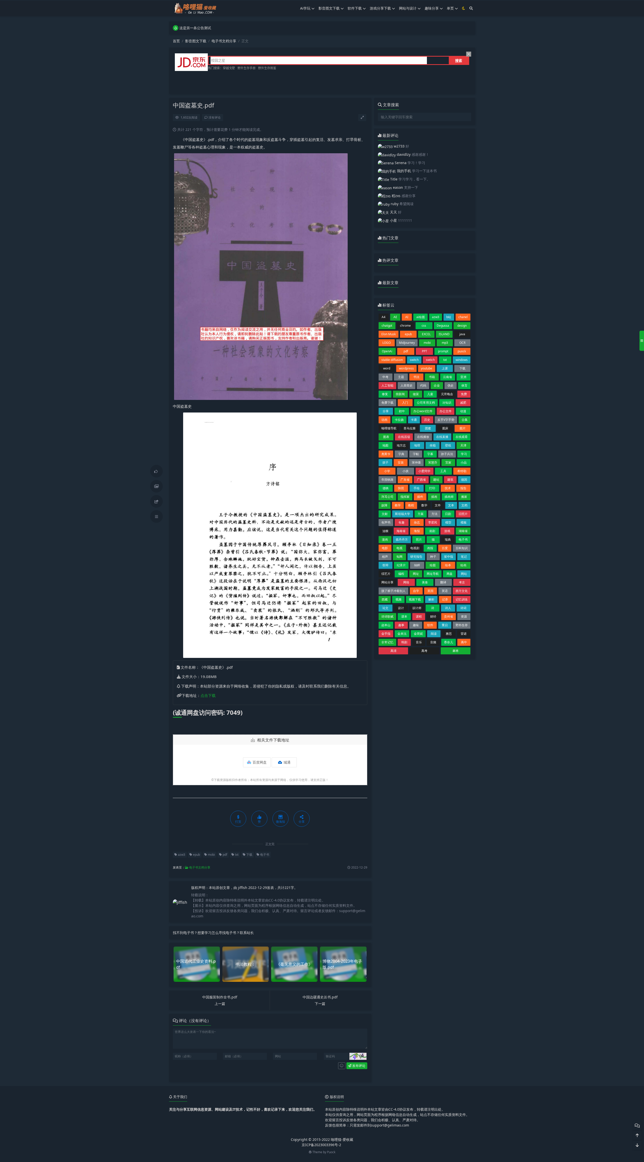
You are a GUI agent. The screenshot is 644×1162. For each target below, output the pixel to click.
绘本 (448, 565)
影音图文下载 (329, 8)
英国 (430, 591)
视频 (398, 599)
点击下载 (208, 695)
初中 (402, 411)
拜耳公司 (387, 497)
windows (462, 360)
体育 (464, 385)
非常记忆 (387, 642)
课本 (404, 616)
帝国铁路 (387, 479)
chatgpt (387, 325)
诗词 (463, 608)
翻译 (443, 582)
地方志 (401, 445)
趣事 (401, 625)
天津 (463, 445)
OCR (462, 343)
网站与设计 (408, 8)
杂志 (417, 522)
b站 (448, 317)
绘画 (463, 565)
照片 (419, 539)
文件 (438, 505)
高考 (424, 651)
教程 (411, 505)
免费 (464, 394)
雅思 (449, 633)
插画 (434, 497)
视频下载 (415, 599)
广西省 (421, 479)
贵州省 (448, 616)
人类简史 (406, 385)
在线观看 (462, 437)
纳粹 (417, 565)
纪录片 (401, 565)
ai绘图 (420, 317)
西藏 (385, 599)
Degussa (443, 325)
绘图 (433, 565)
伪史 (451, 385)
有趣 (401, 522)
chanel (463, 317)
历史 (427, 420)
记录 (445, 599)
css (424, 325)
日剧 (448, 514)
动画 (384, 420)
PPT (424, 351)
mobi (211, 854)
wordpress (406, 368)
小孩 (406, 471)
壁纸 (448, 445)
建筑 (450, 479)
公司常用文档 (426, 402)
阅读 (434, 633)
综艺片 (385, 574)
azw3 (181, 854)
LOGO (386, 343)
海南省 (401, 531)
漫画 (385, 539)
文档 (464, 505)
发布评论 (358, 1065)
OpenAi (387, 351)
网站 (464, 574)
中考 (385, 377)
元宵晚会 (447, 394)
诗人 (448, 608)
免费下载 (387, 402)
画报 (430, 548)
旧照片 (463, 514)
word (386, 368)
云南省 (447, 377)
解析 (431, 599)
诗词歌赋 (387, 616)
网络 (406, 582)
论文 (385, 608)
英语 (445, 591)
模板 (464, 522)
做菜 (416, 394)
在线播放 (423, 437)
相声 (385, 556)
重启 (445, 625)
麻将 (456, 651)
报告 (463, 488)
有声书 (385, 522)
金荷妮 (418, 633)
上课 (445, 368)
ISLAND (444, 334)
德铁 (386, 488)
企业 (437, 385)
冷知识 (446, 402)
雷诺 (464, 633)
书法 (416, 377)
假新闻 (400, 394)
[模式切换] (463, 8)
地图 (385, 445)
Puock (331, 1152)
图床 (445, 428)
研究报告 (416, 556)
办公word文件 (422, 411)
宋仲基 (416, 462)
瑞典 (448, 539)
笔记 (464, 556)
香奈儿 (448, 642)
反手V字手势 (445, 420)
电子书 (264, 854)
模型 (448, 522)
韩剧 (404, 642)
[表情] (341, 1065)
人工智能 (387, 385)
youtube (426, 368)
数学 (424, 505)
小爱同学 (424, 471)
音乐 (419, 642)
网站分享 (387, 582)
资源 (464, 616)
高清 (393, 651)
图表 (386, 437)
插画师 (449, 497)
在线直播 (442, 437)
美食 (425, 582)
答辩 (385, 565)
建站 (436, 479)
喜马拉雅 (410, 428)
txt (236, 854)
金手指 (385, 633)
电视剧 (414, 548)
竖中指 (448, 556)
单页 (450, 8)
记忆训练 (462, 599)
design (462, 325)
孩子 (385, 462)
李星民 (432, 522)
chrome (405, 325)
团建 (428, 428)
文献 (385, 514)
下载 (249, 854)
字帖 (416, 454)
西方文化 (462, 591)
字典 (401, 454)
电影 (385, 548)
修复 (385, 394)
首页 (176, 41)
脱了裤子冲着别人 (393, 591)
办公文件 (445, 411)
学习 (464, 454)
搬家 (464, 497)
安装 (401, 462)
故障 (384, 505)
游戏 (447, 531)
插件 (420, 497)
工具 (443, 471)
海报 (417, 531)
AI (406, 317)
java (462, 334)
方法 (434, 514)
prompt (443, 351)
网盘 (450, 574)
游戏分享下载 (380, 8)
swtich (430, 360)
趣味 (416, 625)
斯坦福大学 (402, 514)
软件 (430, 625)
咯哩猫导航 (388, 428)
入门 (405, 402)
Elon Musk (388, 334)
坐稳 (433, 445)
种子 (433, 556)
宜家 (448, 462)
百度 (445, 548)
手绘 (417, 488)
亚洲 (463, 377)
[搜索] (471, 8)
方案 (421, 514)
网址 (416, 574)
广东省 (405, 479)
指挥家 (405, 497)
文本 (451, 505)
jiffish (243, 887)
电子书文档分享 (224, 41)
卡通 (414, 420)
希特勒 (461, 471)
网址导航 (433, 574)
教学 (398, 505)
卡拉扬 (399, 420)
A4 (383, 317)
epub (196, 854)
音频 (433, 642)
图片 (463, 428)
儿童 (430, 394)
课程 (419, 616)
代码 (423, 385)
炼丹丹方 (402, 539)
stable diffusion (392, 360)
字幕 (430, 454)
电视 (399, 548)
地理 (417, 445)
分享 (386, 411)
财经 (433, 616)
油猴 (385, 531)
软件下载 (355, 8)
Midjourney (407, 343)
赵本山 (385, 625)
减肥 (463, 402)
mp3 (445, 343)
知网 (399, 556)
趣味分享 (432, 8)
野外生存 (462, 625)
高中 (464, 642)
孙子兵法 (447, 454)
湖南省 (463, 531)
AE (395, 317)
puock (462, 351)
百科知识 (462, 548)
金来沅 (402, 633)
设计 (401, 608)
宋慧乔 (432, 462)
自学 (416, 591)
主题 (401, 377)
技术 (448, 488)
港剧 (432, 531)
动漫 (463, 411)
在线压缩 (404, 437)
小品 (464, 462)
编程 (401, 574)
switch (414, 360)
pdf (224, 854)
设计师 (416, 608)
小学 (387, 471)
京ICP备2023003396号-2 (321, 1144)
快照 (401, 488)
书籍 (432, 377)
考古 (462, 582)
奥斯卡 (385, 454)
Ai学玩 (305, 8)
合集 (465, 420)
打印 (432, 488)
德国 (464, 479)
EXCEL (426, 334)
